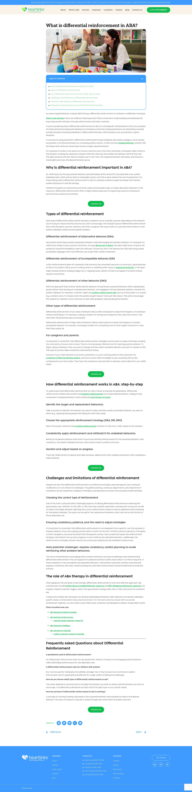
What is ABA (74, 10)
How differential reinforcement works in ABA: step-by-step (75, 94)
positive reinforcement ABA (104, 293)
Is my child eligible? (158, 10)
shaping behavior (126, 143)
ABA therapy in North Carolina (63, 612)
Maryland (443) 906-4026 (159, 3)
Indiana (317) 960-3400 (86, 3)
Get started (161, 758)
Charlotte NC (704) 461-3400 (110, 3)
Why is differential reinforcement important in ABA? (72, 86)
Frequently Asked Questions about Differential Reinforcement (76, 105)
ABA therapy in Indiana (60, 626)
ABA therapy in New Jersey (61, 617)
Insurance (96, 10)
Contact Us (137, 10)
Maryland (116, 778)
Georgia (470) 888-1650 (65, 3)
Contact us (96, 204)
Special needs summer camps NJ (68, 621)
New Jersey (117, 769)
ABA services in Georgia (60, 631)
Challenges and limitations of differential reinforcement (74, 98)
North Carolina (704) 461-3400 (96, 771)
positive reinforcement (85, 426)
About (63, 10)
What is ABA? (57, 769)
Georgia (116, 761)
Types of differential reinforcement (65, 90)
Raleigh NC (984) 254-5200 (135, 3)
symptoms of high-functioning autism (63, 358)
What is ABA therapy (55, 118)
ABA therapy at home (100, 397)
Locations (108, 10)
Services (85, 10)
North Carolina (118, 773)
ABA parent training (104, 245)
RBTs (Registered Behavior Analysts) (125, 586)
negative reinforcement (92, 394)
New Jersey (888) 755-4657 (42, 3)
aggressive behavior (125, 268)
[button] (142, 79)
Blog (127, 10)
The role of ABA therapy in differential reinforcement (72, 102)
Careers (118, 10)
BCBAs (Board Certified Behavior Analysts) (85, 586)
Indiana (116, 765)
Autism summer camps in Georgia (69, 634)
